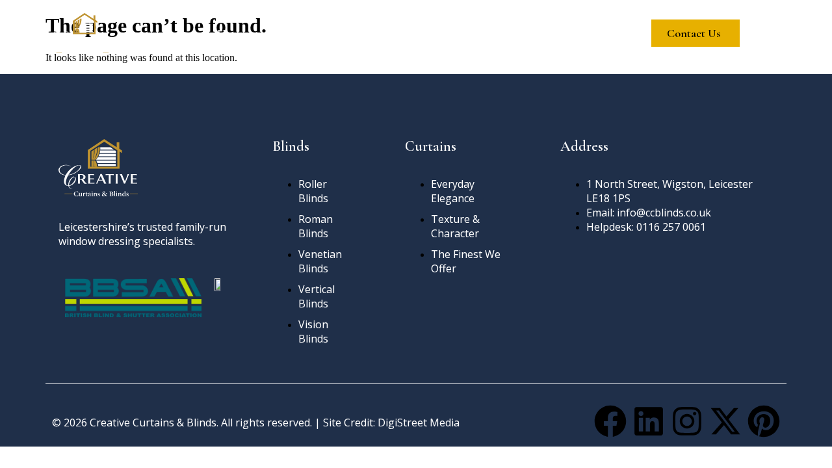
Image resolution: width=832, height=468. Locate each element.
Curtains (432, 33)
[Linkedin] (648, 421)
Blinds (367, 33)
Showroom (508, 33)
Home (231, 33)
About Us (299, 33)
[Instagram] (687, 421)
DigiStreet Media (419, 422)
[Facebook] (610, 421)
